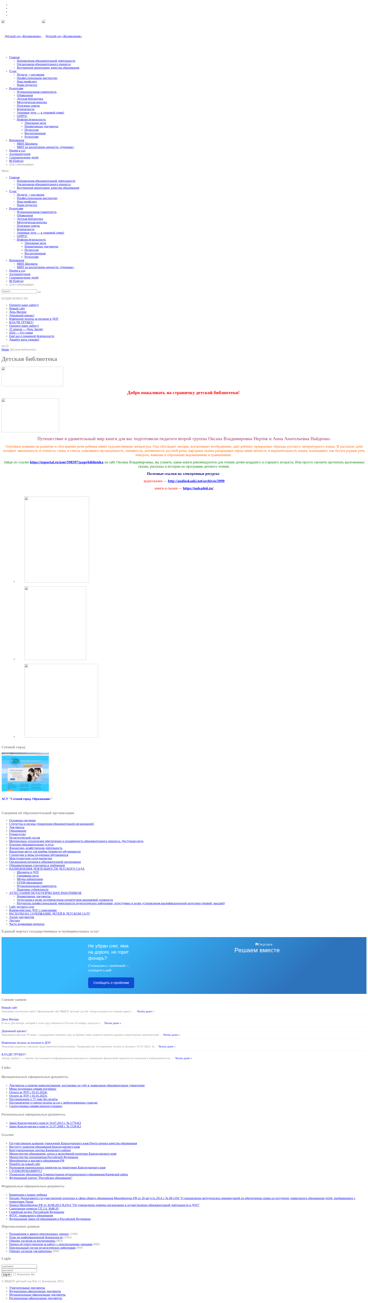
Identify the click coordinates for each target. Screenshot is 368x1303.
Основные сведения (22, 820)
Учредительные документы (27, 1287)
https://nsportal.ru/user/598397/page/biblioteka (67, 462)
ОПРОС (22, 116)
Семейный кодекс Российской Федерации (36, 1212)
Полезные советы (28, 105)
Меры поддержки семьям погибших (32, 1088)
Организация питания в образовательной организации (45, 861)
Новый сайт (17, 308)
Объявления (25, 95)
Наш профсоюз (27, 81)
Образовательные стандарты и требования (37, 865)
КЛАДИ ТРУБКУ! (21, 322)
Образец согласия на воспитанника (32, 1240)
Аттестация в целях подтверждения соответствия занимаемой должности (65, 899)
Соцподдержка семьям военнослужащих (35, 1106)
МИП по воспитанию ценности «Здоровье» (45, 147)
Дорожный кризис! (21, 315)
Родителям (16, 88)
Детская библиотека (30, 98)
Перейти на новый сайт (24, 1164)
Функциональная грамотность (37, 91)
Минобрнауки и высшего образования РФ (36, 1160)
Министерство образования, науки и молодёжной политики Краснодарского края (62, 1153)
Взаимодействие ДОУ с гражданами (33, 910)
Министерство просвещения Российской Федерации (43, 1157)
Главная (14, 57)
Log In (6, 1274)
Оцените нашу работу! (24, 305)
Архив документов (21, 917)
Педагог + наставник (30, 74)
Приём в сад (17, 150)
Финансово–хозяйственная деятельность (35, 848)
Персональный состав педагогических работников (42, 1247)
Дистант (14, 920)
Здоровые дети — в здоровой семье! (40, 112)
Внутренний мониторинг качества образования (48, 67)
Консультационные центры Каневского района (40, 1150)
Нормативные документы (41, 126)
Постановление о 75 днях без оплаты (33, 1099)
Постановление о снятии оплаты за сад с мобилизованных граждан (53, 1102)
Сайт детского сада (21, 906)
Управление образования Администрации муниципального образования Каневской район (68, 1174)
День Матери (17, 312)
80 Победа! (16, 161)
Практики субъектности (32, 889)
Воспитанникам (35, 133)
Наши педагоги (27, 85)
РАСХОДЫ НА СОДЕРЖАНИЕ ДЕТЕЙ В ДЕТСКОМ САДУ (49, 913)
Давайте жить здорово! (24, 339)
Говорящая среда (28, 875)
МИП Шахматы (27, 143)
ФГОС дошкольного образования (31, 1215)
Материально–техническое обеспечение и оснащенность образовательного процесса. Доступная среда (76, 841)
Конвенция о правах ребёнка (28, 1194)
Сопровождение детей (24, 157)
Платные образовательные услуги (31, 844)
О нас (13, 71)
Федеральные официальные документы (35, 1291)
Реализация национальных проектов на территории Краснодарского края (57, 1167)
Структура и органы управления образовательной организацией (51, 823)
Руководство (17, 834)
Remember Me (26, 1274)
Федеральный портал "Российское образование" (40, 1177)
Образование (17, 830)
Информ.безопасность (31, 119)
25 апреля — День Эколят (26, 329)
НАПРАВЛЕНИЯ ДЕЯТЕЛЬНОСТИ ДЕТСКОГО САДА (47, 868)
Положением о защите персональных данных (39, 1233)
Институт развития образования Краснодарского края (44, 1146)
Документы (16, 827)
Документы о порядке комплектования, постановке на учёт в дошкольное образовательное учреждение (77, 1085)
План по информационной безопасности (36, 1237)
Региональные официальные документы (35, 1298)
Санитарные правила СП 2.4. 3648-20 (33, 1208)
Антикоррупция (19, 154)
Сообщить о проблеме (111, 983)
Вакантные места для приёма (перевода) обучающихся (44, 851)
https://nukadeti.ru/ (198, 488)
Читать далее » (145, 1011)
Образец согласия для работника (30, 1251)
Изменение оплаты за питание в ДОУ (33, 318)
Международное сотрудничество (30, 858)
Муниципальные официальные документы (37, 1294)
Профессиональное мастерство (37, 78)
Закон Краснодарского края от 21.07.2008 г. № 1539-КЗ (45, 1126)
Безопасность (25, 109)
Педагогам (32, 129)
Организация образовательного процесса (44, 64)
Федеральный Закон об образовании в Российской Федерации (50, 1218)
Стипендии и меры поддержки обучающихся (38, 855)
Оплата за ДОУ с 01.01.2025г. (28, 1095)
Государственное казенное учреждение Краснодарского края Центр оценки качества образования (73, 1143)
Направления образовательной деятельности (46, 60)
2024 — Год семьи (21, 332)
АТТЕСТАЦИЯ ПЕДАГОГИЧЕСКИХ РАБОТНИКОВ (45, 893)
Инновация (16, 140)
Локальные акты (35, 123)
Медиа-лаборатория (30, 879)
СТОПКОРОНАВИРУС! (25, 1171)
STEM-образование (29, 882)
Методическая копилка (32, 102)
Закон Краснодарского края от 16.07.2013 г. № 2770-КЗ (45, 1123)
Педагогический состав (24, 837)
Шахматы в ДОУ (28, 872)
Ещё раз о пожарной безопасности (31, 336)
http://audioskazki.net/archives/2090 (196, 481)
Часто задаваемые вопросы (26, 924)
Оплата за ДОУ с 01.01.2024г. (28, 1092)
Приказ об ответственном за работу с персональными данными (50, 1244)
